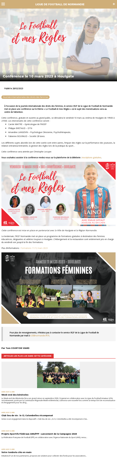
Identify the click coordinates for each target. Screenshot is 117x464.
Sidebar (114, 4)
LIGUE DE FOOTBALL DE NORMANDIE (59, 4)
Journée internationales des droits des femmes (25, 97)
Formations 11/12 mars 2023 (34, 248)
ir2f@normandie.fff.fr (39, 335)
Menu (4, 4)
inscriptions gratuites (91, 157)
